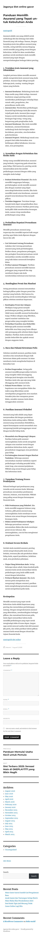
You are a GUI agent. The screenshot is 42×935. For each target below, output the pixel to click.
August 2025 (10, 821)
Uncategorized (11, 850)
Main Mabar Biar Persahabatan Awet (19, 901)
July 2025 (8, 823)
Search (5, 872)
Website (6, 718)
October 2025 (10, 815)
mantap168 (7, 31)
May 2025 (9, 829)
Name (6, 699)
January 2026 (10, 807)
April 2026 (9, 799)
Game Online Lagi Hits (14, 906)
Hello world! (31, 921)
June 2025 (9, 826)
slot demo (7, 861)
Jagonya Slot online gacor (18, 6)
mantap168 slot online (12, 640)
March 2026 (10, 802)
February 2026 (11, 805)
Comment (7, 670)
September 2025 (11, 818)
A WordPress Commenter (13, 921)
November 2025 (11, 813)
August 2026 (10, 791)
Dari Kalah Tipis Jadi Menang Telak (18, 903)
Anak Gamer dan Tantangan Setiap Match (21, 898)
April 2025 (9, 832)
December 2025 (11, 810)
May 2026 (9, 796)
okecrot (8, 647)
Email (6, 709)
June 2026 (9, 794)
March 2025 (9, 834)
